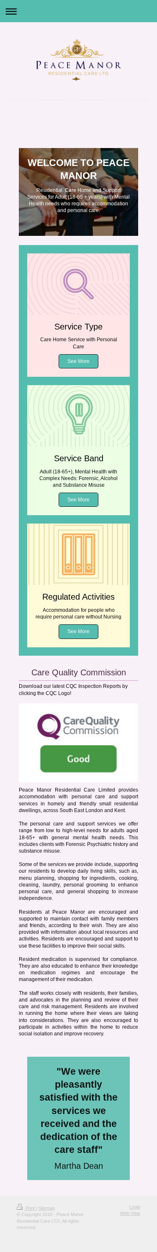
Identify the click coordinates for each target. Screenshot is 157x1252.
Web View (130, 1213)
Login (134, 1206)
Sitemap (47, 1208)
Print (30, 1208)
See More (78, 361)
